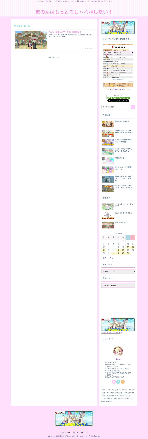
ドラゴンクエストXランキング (110, 333)
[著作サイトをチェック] (114, 382)
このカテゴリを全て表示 (118, 79)
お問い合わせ (66, 432)
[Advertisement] (54, 73)
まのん (118, 359)
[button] (133, 107)
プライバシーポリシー (79, 432)
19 (104, 250)
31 (128, 253)
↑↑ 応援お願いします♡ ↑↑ (117, 89)
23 (123, 250)
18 (133, 247)
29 (118, 253)
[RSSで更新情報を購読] (123, 382)
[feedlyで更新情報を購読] (118, 382)
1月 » (111, 258)
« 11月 (103, 258)
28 (113, 253)
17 (128, 247)
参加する (131, 81)
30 (123, 253)
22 (118, 250)
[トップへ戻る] (145, 436)
